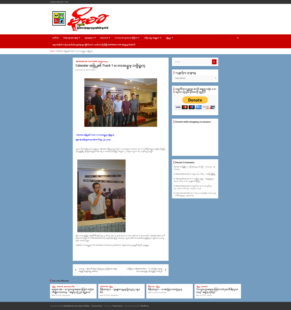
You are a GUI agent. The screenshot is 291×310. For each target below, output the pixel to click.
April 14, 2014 (105, 295)
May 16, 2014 (56, 295)
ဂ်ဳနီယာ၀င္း (151, 286)
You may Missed (60, 280)
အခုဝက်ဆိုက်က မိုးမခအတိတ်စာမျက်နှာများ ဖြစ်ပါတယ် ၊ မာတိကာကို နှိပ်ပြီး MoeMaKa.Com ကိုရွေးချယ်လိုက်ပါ (93, 45)
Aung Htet (66, 295)
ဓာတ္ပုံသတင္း (103, 61)
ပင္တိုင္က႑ (168, 38)
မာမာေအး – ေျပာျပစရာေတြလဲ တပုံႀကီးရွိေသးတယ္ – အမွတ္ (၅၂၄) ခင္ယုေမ (73, 290)
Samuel (176, 167)
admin (93, 70)
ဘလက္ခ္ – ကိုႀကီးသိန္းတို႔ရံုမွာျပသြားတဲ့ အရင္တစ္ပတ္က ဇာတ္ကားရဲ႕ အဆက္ (97, 270)
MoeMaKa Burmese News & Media (76, 306)
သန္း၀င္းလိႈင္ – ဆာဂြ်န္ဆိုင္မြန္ (203, 174)
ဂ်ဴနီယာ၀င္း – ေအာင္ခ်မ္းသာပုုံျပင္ (165, 289)
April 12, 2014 (153, 292)
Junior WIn (104, 286)
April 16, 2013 (201, 295)
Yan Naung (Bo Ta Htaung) (86, 61)
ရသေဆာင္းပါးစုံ (69, 286)
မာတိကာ (55, 38)
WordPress (144, 306)
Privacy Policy (97, 306)
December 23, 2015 (83, 70)
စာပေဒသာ (104, 38)
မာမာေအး (60, 286)
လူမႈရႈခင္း (89, 38)
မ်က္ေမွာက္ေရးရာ (70, 38)
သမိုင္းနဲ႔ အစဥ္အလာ (151, 38)
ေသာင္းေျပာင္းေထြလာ (126, 38)
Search (214, 61)
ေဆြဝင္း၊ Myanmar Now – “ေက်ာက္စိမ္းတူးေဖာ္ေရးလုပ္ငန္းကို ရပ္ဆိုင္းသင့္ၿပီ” (145, 270)
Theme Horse (117, 306)
